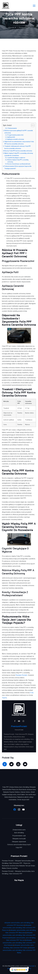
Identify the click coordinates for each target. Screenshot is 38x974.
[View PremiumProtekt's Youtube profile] (19, 721)
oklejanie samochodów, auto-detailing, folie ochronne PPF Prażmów (18, 935)
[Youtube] (23, 809)
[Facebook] (14, 809)
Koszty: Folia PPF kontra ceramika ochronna (18, 151)
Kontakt (32, 966)
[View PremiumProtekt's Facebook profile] (14, 721)
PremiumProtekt (19, 726)
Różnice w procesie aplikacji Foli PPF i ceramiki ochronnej (18, 132)
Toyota (4, 698)
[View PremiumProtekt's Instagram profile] (23, 721)
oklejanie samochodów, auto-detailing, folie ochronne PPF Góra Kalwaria (19, 942)
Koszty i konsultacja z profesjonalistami (18, 164)
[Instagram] (19, 809)
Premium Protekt (21, 675)
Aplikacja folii (11, 137)
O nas (32, 692)
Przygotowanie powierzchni (15, 135)
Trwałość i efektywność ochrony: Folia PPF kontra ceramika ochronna (17, 147)
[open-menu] (34, 6)
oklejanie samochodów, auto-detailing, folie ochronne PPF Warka (19, 950)
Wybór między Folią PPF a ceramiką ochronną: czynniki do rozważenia (18, 154)
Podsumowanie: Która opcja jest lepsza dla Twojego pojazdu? (17, 167)
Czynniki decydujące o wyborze (16, 157)
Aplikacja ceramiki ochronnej (15, 139)
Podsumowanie (12, 128)
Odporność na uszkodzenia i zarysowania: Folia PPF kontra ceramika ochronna (19, 143)
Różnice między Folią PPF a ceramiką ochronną (17, 161)
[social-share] (4, 764)
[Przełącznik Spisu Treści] (32, 125)
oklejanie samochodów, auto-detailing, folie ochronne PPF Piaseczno (18, 927)
